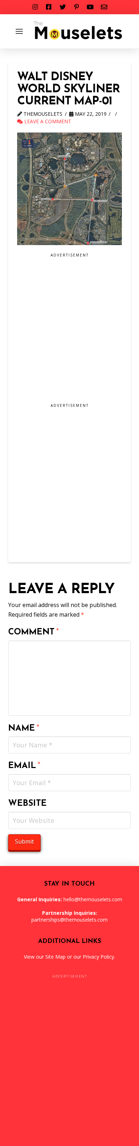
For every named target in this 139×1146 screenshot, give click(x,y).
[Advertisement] (69, 330)
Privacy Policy (98, 956)
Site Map (55, 956)
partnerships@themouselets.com (69, 919)
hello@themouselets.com (92, 899)
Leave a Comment (47, 121)
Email (24, 766)
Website (27, 803)
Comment (33, 632)
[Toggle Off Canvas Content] (19, 31)
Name (24, 728)
